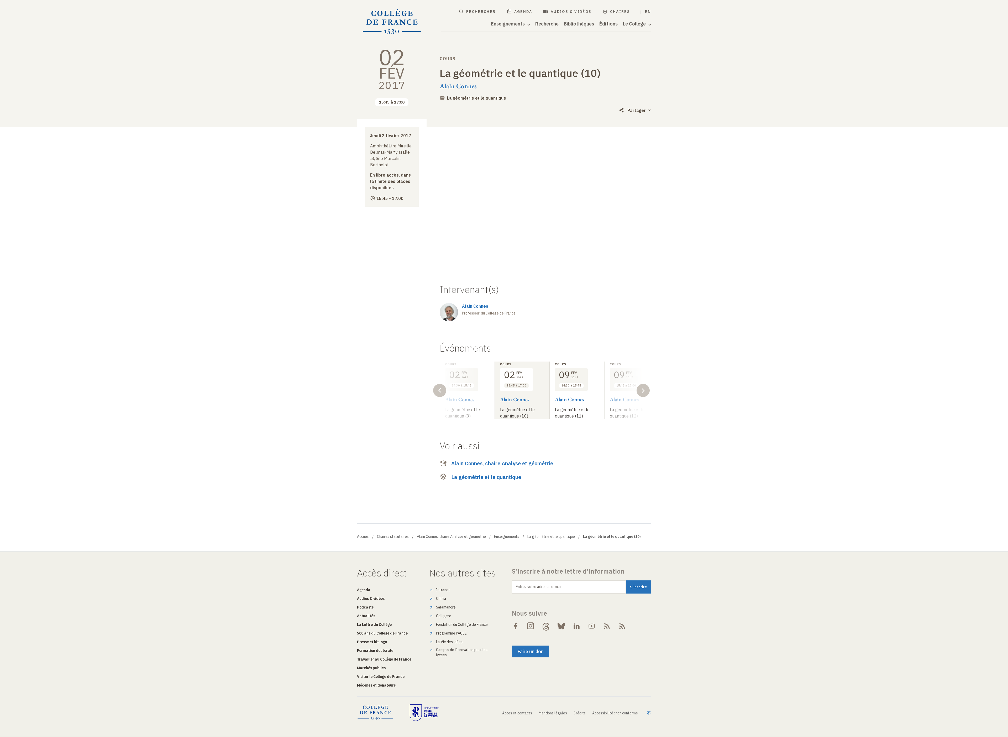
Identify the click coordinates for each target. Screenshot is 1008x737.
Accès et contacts (517, 713)
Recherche (547, 24)
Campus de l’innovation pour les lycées (461, 652)
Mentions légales (553, 713)
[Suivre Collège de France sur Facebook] (515, 626)
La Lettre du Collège (374, 624)
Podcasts (365, 607)
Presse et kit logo (372, 642)
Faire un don (530, 651)
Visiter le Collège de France (381, 676)
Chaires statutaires (393, 536)
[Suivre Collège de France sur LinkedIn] (576, 626)
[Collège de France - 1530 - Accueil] (392, 22)
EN (648, 11)
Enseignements (506, 536)
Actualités (366, 616)
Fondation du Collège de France (462, 624)
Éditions (608, 24)
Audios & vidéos (571, 11)
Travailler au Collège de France (384, 659)
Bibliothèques (579, 24)
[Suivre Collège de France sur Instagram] (530, 626)
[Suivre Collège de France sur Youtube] (591, 626)
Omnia (441, 598)
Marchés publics (371, 668)
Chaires (620, 11)
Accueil (363, 536)
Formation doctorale (375, 650)
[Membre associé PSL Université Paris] (424, 712)
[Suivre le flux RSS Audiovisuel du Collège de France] (622, 626)
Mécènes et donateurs (376, 685)
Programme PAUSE (451, 633)
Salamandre (446, 607)
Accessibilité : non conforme (615, 713)
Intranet (443, 589)
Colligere (443, 616)
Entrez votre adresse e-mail (539, 586)
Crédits (580, 713)
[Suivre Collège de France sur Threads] (546, 626)
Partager (636, 110)
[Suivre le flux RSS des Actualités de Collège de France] (607, 626)
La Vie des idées (449, 642)
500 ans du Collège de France (382, 633)
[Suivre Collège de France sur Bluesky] (561, 626)
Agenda (523, 11)
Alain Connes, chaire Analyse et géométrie (502, 463)
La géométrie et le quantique (476, 98)
